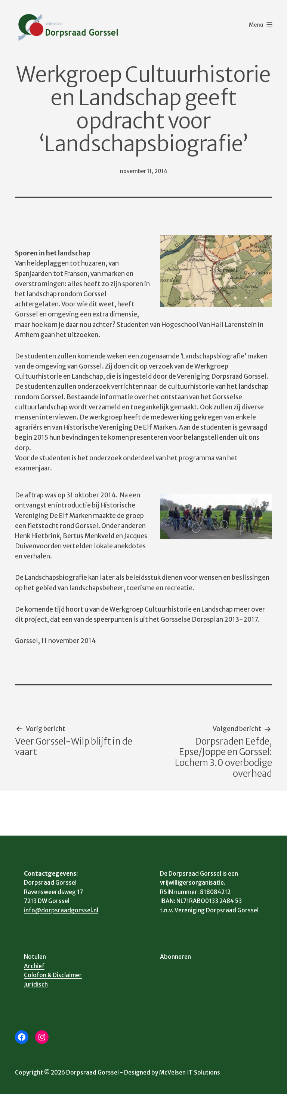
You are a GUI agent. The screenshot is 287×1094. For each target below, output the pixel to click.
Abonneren (175, 956)
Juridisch (36, 984)
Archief (34, 966)
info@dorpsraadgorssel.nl (61, 910)
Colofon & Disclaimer (53, 975)
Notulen (35, 956)
